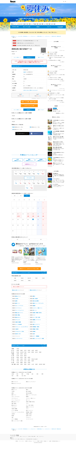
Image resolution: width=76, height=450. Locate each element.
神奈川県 (29, 278)
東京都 (22, 278)
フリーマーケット (15, 398)
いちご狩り (17, 436)
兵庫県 (25, 359)
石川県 (18, 355)
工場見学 (13, 413)
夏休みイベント (14, 389)
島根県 (32, 360)
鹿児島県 (40, 364)
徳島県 (25, 362)
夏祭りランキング (15, 381)
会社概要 (50, 441)
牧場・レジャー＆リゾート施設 (17, 420)
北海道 (24, 24)
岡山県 (21, 360)
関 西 (13, 359)
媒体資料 (41, 441)
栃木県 (22, 280)
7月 (29, 239)
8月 (41, 239)
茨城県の (16, 296)
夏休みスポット (14, 405)
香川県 (18, 362)
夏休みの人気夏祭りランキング (18, 286)
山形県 (32, 350)
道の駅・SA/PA (28, 415)
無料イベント (14, 394)
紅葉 (37, 436)
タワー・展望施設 (15, 419)
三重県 (25, 357)
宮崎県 (36, 364)
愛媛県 (21, 362)
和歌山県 (33, 359)
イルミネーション (41, 436)
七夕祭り (13, 391)
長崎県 (25, 364)
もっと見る (62, 61)
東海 (37, 24)
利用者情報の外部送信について (56, 441)
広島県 (18, 360)
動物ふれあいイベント (15, 401)
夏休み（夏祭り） (34, 436)
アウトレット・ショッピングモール (18, 412)
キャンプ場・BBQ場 (29, 405)
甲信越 (34, 24)
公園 (14, 53)
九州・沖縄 (53, 24)
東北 (27, 24)
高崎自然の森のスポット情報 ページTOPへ (40, 426)
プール (49, 26)
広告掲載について (46, 441)
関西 (42, 24)
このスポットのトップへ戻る (29, 105)
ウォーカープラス (13, 436)
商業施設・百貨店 (29, 412)
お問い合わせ (30, 441)
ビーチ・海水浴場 (15, 410)
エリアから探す (27, 26)
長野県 (21, 353)
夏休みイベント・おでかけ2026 (16, 24)
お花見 (20, 436)
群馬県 (15, 280)
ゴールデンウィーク (24, 436)
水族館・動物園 (14, 408)
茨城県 (13, 51)
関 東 (13, 352)
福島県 (36, 350)
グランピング (14, 406)
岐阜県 (21, 357)
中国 (47, 24)
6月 (17, 239)
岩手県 (25, 350)
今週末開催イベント (61, 27)
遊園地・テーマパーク (30, 406)
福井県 (25, 355)
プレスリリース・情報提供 (36, 441)
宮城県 (18, 350)
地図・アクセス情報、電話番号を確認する (29, 101)
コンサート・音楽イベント (30, 398)
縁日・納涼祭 (28, 391)
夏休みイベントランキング (30, 381)
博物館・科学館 (28, 413)
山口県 (25, 360)
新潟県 (25, 353)
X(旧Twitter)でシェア (23, 133)
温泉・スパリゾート (29, 410)
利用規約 (17, 441)
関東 (30, 24)
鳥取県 (29, 360)
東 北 (13, 350)
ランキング (18, 290)
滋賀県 (36, 359)
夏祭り (38, 26)
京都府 (21, 359)
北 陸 (13, 355)
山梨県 (18, 353)
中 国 (13, 360)
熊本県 (29, 364)
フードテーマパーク (29, 419)
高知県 (29, 362)
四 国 (13, 362)
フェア (27, 403)
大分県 (32, 364)
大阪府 (18, 359)
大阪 (44, 24)
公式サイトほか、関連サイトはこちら (30, 90)
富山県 (21, 355)
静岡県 (29, 357)
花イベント (28, 400)
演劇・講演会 (14, 403)
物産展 (27, 396)
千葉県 (36, 278)
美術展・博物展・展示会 (30, 401)
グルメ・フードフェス (15, 396)
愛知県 (18, 357)
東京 (32, 24)
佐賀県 (21, 364)
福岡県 (18, 364)
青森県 (21, 350)
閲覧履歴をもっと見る (60, 113)
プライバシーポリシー (21, 441)
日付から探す (16, 26)
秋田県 (29, 350)
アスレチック (28, 417)
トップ (17, 57)
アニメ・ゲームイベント (16, 400)
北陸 (40, 24)
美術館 (13, 415)
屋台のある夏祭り (29, 393)
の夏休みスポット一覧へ (17, 127)
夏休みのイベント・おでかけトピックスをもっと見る (29, 268)
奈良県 (29, 359)
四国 (49, 24)
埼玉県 (43, 278)
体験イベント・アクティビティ (31, 394)
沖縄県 (44, 364)
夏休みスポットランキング (16, 383)
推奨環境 (26, 441)
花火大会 (29, 436)
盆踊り (13, 393)
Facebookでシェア (37, 133)
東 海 (13, 357)
